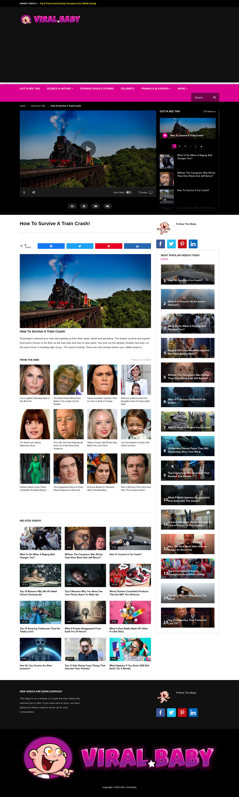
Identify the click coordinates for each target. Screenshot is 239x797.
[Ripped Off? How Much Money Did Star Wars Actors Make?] (188, 348)
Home (23, 106)
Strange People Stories (97, 88)
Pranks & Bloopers (155, 88)
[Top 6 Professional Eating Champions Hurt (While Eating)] (188, 569)
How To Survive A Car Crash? (193, 190)
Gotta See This (30, 88)
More (181, 88)
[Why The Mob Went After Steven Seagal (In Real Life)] (188, 544)
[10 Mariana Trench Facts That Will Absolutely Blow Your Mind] (188, 446)
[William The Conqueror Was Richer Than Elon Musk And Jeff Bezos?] (167, 179)
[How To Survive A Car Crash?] (167, 197)
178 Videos (209, 111)
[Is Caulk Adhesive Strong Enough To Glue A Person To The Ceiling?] (188, 520)
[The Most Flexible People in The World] (188, 593)
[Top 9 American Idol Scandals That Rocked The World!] (188, 470)
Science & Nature (59, 88)
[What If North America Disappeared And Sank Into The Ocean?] (188, 495)
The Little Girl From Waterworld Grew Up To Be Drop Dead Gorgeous (68, 445)
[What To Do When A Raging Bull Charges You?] (167, 161)
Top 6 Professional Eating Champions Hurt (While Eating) (68, 3)
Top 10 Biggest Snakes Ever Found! (189, 427)
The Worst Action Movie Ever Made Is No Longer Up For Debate (67, 401)
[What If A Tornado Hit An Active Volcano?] (188, 299)
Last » (201, 146)
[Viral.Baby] (51, 19)
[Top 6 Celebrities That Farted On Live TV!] (188, 618)
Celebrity (128, 88)
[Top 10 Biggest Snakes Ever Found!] (188, 422)
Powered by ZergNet (141, 360)
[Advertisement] (119, 57)
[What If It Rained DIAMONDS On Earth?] (188, 397)
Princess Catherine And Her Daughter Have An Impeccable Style (135, 401)
